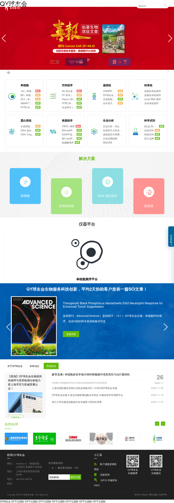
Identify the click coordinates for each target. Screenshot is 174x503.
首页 (20, 5)
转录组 (148, 85)
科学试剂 (55, 5)
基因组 (107, 85)
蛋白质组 (26, 120)
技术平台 (74, 5)
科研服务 (36, 5)
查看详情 (71, 334)
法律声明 (163, 495)
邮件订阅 (75, 477)
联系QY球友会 (141, 495)
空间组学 (67, 85)
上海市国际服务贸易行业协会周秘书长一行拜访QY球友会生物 (84, 388)
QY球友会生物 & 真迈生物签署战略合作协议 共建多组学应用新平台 (87, 395)
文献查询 (105, 475)
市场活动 (117, 5)
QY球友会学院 (96, 5)
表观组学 (67, 120)
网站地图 (153, 495)
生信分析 (108, 120)
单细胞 (25, 85)
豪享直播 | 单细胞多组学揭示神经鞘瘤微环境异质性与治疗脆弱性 (91, 374)
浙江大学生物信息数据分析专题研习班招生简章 (77, 402)
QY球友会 (5, 501)
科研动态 (34, 366)
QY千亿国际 (17, 501)
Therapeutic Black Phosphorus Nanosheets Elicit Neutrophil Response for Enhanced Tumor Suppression (113, 304)
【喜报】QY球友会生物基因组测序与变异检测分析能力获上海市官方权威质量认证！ (25, 382)
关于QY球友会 (15, 366)
